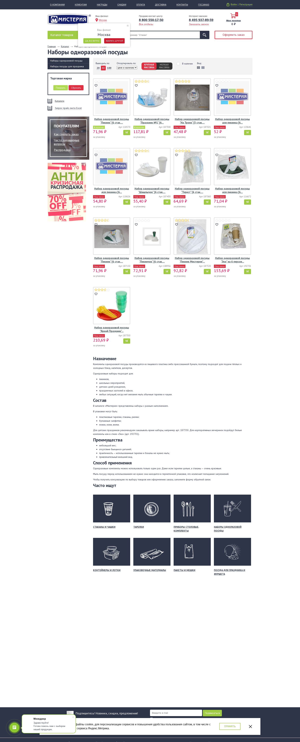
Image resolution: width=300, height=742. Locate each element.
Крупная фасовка (149, 66)
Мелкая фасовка (164, 66)
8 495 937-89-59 (201, 20)
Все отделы (146, 24)
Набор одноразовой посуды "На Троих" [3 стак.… (192, 120)
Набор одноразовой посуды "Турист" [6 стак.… (192, 190)
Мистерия (69, 19)
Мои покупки (233, 20)
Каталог (61, 35)
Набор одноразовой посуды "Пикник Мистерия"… (192, 259)
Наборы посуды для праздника (67, 66)
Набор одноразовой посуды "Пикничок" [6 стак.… (152, 259)
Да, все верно (92, 40)
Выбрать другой (114, 40)
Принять (230, 726)
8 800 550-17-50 (151, 20)
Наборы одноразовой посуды (66, 60)
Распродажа (62, 150)
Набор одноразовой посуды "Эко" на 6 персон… (232, 259)
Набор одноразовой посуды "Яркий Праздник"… (111, 329)
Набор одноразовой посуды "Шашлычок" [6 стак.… (152, 190)
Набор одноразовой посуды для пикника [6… (232, 120)
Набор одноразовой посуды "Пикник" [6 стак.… (111, 120)
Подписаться (212, 713)
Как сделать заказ (66, 134)
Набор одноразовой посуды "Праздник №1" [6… (152, 120)
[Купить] (126, 132)
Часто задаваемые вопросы (66, 142)
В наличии (187, 63)
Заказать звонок (199, 24)
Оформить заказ (234, 35)
